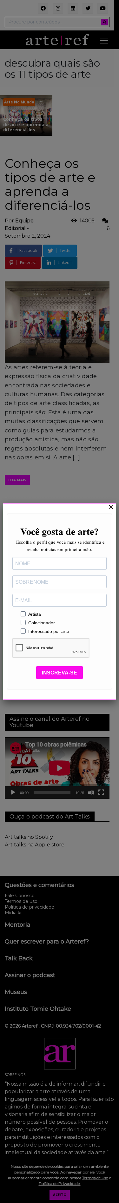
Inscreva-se (59, 672)
